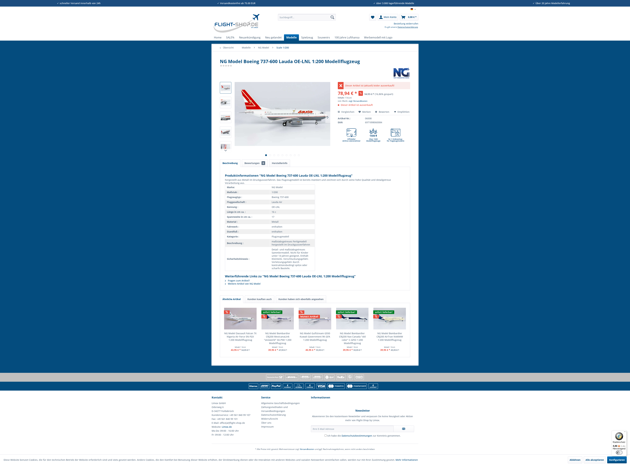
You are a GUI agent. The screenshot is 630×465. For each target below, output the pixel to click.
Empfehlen (403, 111)
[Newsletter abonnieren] (403, 429)
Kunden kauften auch (259, 299)
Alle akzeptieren (595, 459)
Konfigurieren (617, 459)
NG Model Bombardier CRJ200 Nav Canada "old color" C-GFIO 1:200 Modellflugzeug (352, 338)
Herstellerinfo (279, 163)
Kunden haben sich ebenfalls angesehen (301, 299)
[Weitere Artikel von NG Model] (401, 73)
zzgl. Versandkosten (358, 101)
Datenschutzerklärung (408, 27)
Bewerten (384, 111)
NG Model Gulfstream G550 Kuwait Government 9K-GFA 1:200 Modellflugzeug (315, 336)
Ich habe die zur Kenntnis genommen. (364, 435)
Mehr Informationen (407, 459)
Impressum (267, 426)
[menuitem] (307, 17)
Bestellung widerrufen (406, 23)
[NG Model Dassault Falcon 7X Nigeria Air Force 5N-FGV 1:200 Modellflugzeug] (240, 318)
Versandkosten (307, 449)
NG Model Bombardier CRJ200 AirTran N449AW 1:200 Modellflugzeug (390, 336)
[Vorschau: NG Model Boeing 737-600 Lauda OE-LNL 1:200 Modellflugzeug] (225, 87)
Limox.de (227, 426)
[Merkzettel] (372, 17)
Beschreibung (230, 163)
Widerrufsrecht (269, 418)
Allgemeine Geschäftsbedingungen (280, 403)
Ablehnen (575, 459)
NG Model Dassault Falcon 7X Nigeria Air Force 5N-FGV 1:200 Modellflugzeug (240, 336)
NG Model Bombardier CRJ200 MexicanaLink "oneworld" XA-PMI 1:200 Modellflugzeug (277, 338)
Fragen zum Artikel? (238, 280)
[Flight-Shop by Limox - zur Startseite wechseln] (236, 23)
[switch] (619, 452)
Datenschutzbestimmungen (357, 435)
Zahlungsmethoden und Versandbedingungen (274, 409)
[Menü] (625, 432)
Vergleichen (347, 111)
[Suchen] (332, 17)
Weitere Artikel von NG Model (244, 283)
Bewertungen (254, 163)
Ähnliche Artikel (231, 299)
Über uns (266, 422)
